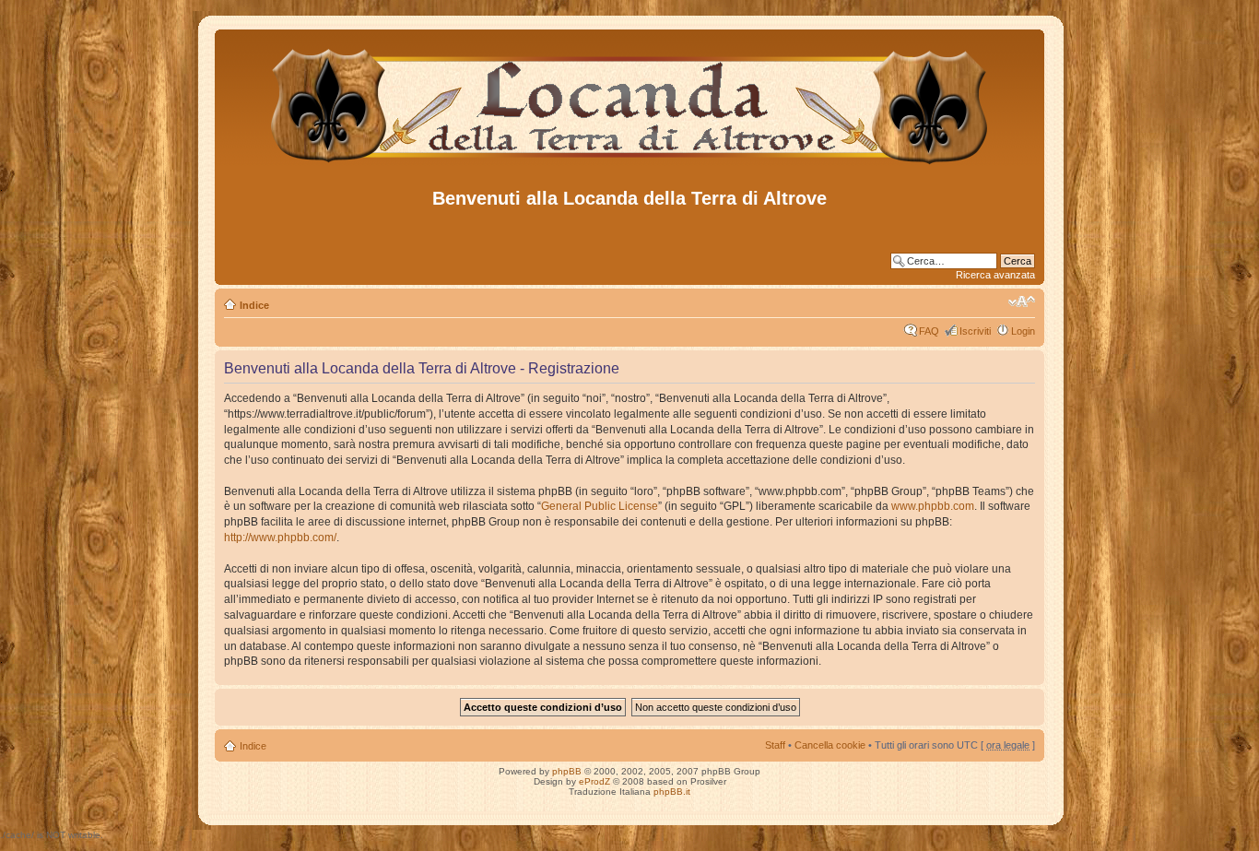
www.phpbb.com (932, 506)
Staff (775, 745)
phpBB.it (671, 791)
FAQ (929, 331)
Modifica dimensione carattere (1021, 301)
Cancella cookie (829, 745)
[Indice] (630, 164)
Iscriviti (975, 331)
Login (1023, 331)
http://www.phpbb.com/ (280, 537)
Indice (254, 305)
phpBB (567, 771)
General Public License (599, 506)
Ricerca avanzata (995, 274)
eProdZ (594, 781)
